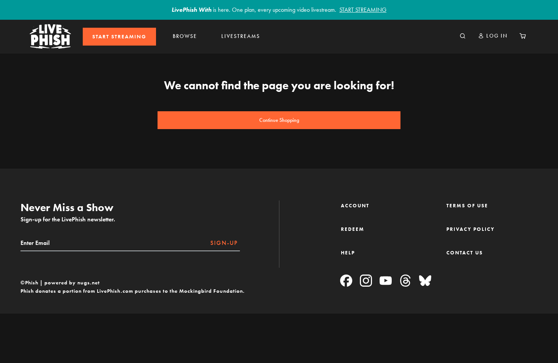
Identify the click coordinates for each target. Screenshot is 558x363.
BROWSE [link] (185, 36)
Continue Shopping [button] (279, 120)
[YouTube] (386, 281)
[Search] (463, 36)
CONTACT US (464, 253)
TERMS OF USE (467, 205)
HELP (348, 253)
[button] (493, 36)
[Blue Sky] (425, 281)
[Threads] (405, 281)
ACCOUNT (355, 205)
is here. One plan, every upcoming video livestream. (279, 9)
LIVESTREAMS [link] (240, 36)
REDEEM (352, 229)
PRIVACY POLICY (470, 229)
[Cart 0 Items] (523, 36)
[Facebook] (346, 281)
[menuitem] (119, 37)
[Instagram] (366, 281)
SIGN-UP (224, 242)
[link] (119, 37)
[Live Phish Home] (50, 36)
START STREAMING (119, 36)
